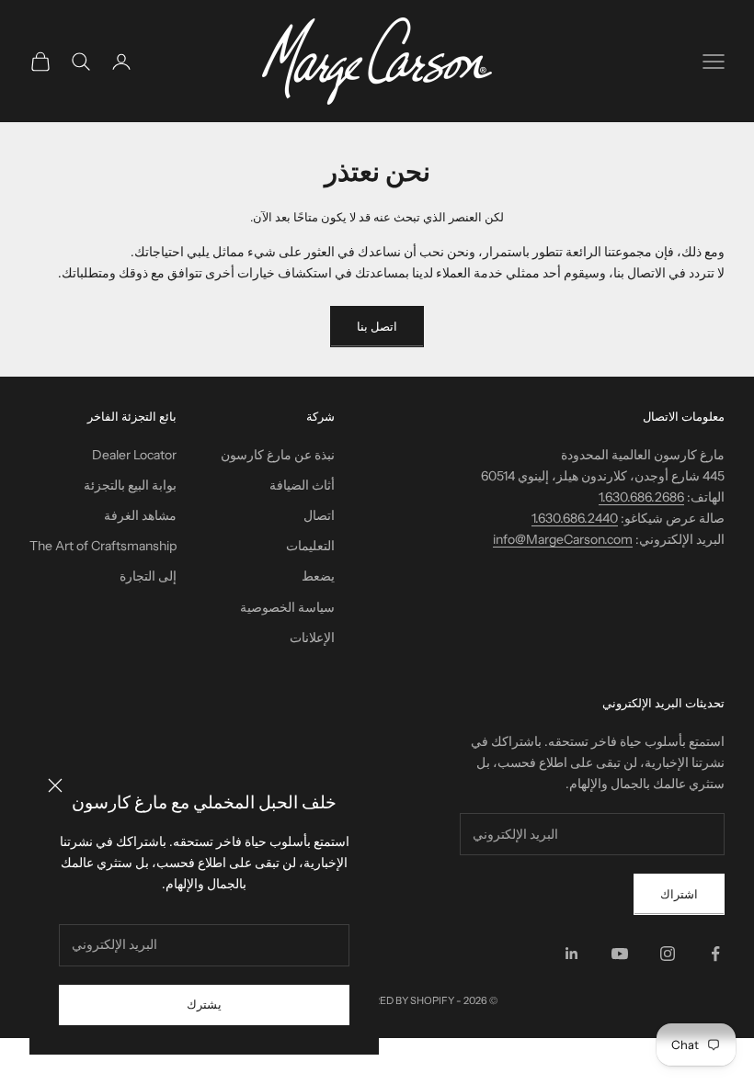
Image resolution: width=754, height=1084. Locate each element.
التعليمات (310, 545)
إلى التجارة (148, 576)
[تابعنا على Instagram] (667, 953)
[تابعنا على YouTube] (620, 953)
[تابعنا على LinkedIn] (572, 953)
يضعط (318, 576)
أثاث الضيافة (302, 485)
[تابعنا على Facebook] (715, 953)
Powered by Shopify (397, 1000)
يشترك (204, 1004)
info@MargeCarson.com (563, 539)
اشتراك (679, 893)
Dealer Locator (134, 454)
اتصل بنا (377, 326)
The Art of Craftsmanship (103, 545)
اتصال (319, 515)
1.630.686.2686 (641, 497)
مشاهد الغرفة (140, 515)
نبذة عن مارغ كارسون (278, 454)
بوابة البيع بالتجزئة (130, 485)
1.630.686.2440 (574, 518)
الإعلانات (312, 637)
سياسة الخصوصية (287, 607)
